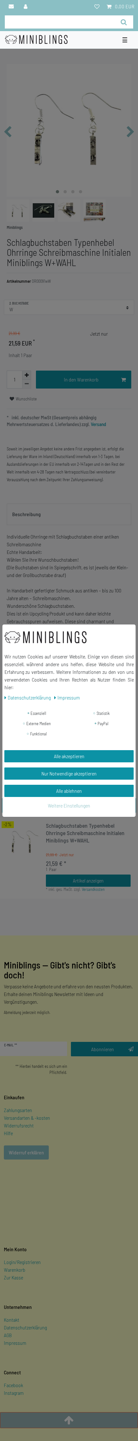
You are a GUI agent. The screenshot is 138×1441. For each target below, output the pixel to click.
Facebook (13, 1385)
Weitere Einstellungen (69, 805)
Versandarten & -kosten (27, 1118)
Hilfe (8, 1133)
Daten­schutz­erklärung (30, 697)
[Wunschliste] (97, 6)
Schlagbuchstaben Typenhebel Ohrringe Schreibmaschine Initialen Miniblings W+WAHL (85, 833)
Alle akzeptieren (69, 756)
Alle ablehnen (69, 791)
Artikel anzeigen (88, 880)
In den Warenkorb (81, 379)
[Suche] (123, 22)
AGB (8, 1335)
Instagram (14, 1393)
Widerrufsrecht (19, 1125)
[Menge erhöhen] (26, 375)
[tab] (69, 514)
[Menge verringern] (26, 384)
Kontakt (11, 1320)
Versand (98, 424)
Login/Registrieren (22, 1262)
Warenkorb (14, 1270)
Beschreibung (26, 514)
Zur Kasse (13, 1277)
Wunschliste (26, 398)
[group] (22, 841)
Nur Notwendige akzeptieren (69, 773)
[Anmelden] (26, 6)
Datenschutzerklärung (25, 1327)
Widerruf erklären (26, 1152)
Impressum (15, 1343)
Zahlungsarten (18, 1110)
